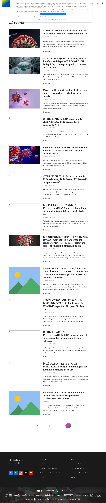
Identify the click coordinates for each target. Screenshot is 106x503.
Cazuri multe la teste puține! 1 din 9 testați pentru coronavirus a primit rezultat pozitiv (65, 93)
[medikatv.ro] (85, 495)
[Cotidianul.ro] (68, 495)
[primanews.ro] (25, 495)
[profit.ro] (59, 495)
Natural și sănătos (76, 464)
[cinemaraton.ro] (92, 495)
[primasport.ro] (45, 495)
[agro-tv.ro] (61, 499)
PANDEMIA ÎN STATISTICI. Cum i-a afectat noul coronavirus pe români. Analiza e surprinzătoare (63, 395)
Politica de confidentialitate (48, 468)
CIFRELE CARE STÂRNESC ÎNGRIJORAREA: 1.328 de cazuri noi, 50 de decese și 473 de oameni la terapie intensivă (65, 336)
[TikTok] (26, 473)
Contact (42, 464)
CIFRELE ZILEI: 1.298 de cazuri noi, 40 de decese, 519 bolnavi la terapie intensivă (65, 32)
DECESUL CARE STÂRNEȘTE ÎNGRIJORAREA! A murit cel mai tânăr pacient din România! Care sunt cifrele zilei (65, 209)
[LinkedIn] (16, 473)
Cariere (42, 477)
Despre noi (43, 459)
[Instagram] (21, 473)
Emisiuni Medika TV (77, 468)
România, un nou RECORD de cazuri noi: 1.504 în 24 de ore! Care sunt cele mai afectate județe (65, 150)
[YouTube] (31, 473)
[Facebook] (11, 473)
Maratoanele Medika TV (78, 473)
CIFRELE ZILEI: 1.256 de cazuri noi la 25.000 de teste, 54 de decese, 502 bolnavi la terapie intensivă (65, 179)
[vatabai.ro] (79, 499)
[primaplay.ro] (32, 495)
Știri (72, 459)
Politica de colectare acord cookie (50, 473)
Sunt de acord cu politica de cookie (53, 14)
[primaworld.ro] (54, 499)
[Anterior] (38, 425)
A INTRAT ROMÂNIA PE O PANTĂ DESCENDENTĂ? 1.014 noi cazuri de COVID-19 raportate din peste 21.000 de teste (64, 304)
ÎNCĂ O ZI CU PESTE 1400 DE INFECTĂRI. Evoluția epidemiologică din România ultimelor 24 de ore (65, 366)
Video (73, 477)
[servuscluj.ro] (71, 499)
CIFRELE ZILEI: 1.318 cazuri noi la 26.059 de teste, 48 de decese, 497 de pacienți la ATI (62, 122)
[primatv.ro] (6, 495)
